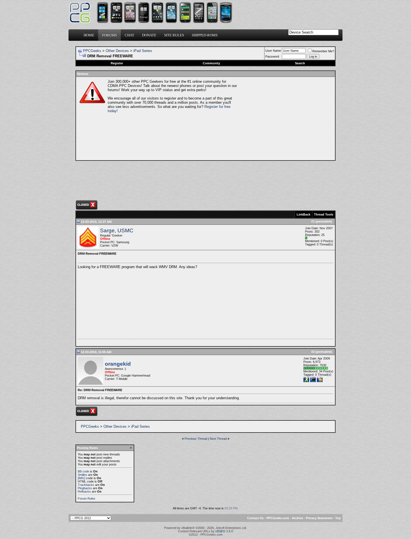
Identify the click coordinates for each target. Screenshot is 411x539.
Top (338, 518)
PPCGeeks (92, 51)
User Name (273, 50)
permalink (323, 221)
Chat (129, 35)
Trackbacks (86, 484)
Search (300, 63)
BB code (83, 471)
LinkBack (303, 214)
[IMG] (81, 478)
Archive (297, 518)
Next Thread (218, 438)
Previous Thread (196, 438)
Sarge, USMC (116, 230)
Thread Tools (323, 214)
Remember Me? (323, 51)
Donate (149, 35)
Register (117, 63)
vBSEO (220, 531)
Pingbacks (85, 488)
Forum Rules (86, 498)
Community (211, 63)
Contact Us (255, 518)
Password (272, 56)
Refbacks (84, 491)
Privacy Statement (319, 518)
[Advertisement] (285, 118)
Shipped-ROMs (205, 35)
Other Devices (117, 51)
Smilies (82, 474)
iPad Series (142, 51)
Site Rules (174, 35)
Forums (109, 35)
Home (89, 35)
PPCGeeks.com (277, 518)
